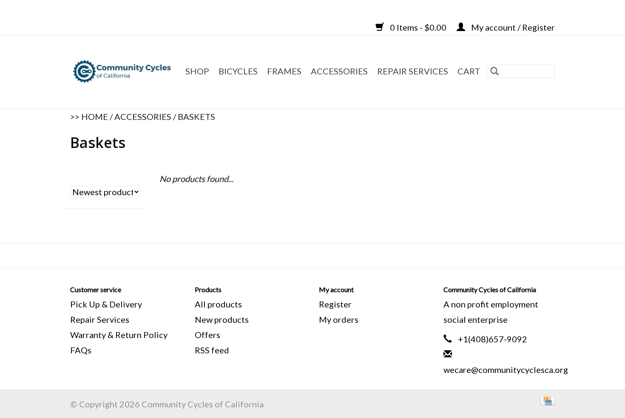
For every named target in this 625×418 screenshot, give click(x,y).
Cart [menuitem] (468, 71)
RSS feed (212, 350)
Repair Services (99, 319)
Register (335, 304)
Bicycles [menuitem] (238, 71)
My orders (338, 319)
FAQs (80, 350)
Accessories (142, 116)
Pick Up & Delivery (106, 304)
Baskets (196, 116)
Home (94, 116)
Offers (207, 335)
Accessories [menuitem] (339, 71)
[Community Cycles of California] (123, 72)
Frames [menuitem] (284, 71)
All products (218, 304)
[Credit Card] (546, 400)
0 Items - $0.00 (418, 27)
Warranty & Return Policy (119, 335)
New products (222, 319)
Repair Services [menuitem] (412, 71)
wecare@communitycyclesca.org (505, 369)
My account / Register (512, 27)
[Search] (494, 71)
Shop (197, 71)
